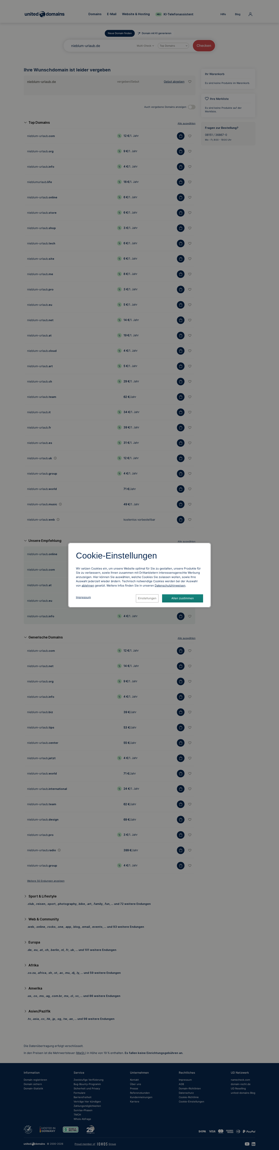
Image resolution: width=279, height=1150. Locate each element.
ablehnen (88, 585)
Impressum (83, 597)
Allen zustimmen (182, 598)
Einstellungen (147, 598)
